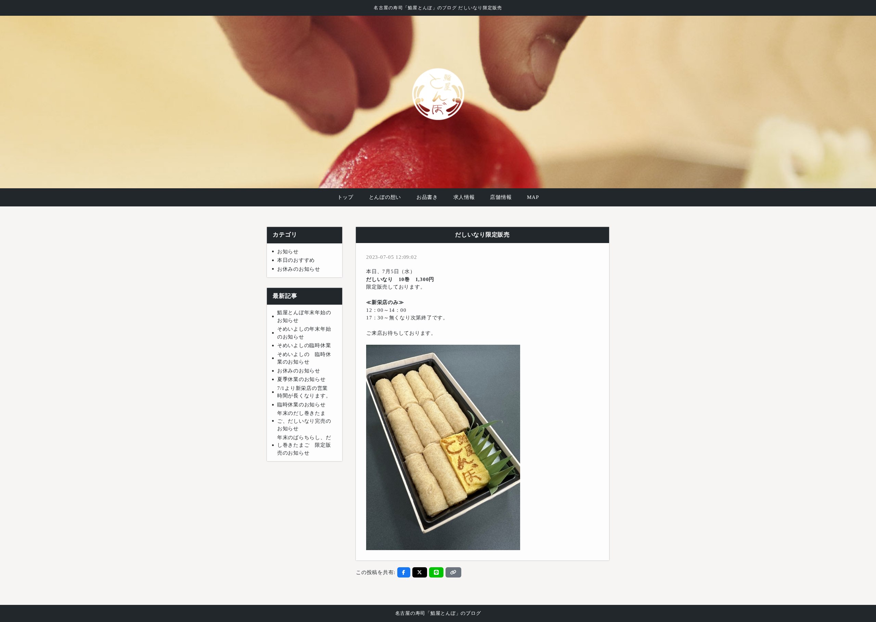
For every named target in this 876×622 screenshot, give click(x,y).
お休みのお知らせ (298, 269)
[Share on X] (419, 572)
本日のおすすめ (296, 260)
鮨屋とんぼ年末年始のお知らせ (304, 316)
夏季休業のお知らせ (301, 379)
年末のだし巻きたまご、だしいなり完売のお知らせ (304, 420)
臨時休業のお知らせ (301, 404)
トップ (345, 197)
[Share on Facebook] (403, 572)
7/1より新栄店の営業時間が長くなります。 (304, 392)
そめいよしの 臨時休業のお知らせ (304, 358)
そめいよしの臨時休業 (304, 345)
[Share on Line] (436, 572)
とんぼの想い (385, 197)
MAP (533, 197)
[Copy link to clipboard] (453, 572)
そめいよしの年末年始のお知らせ (304, 333)
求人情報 (464, 197)
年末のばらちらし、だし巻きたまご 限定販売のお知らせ (304, 445)
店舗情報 (501, 197)
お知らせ (288, 251)
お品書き (427, 197)
